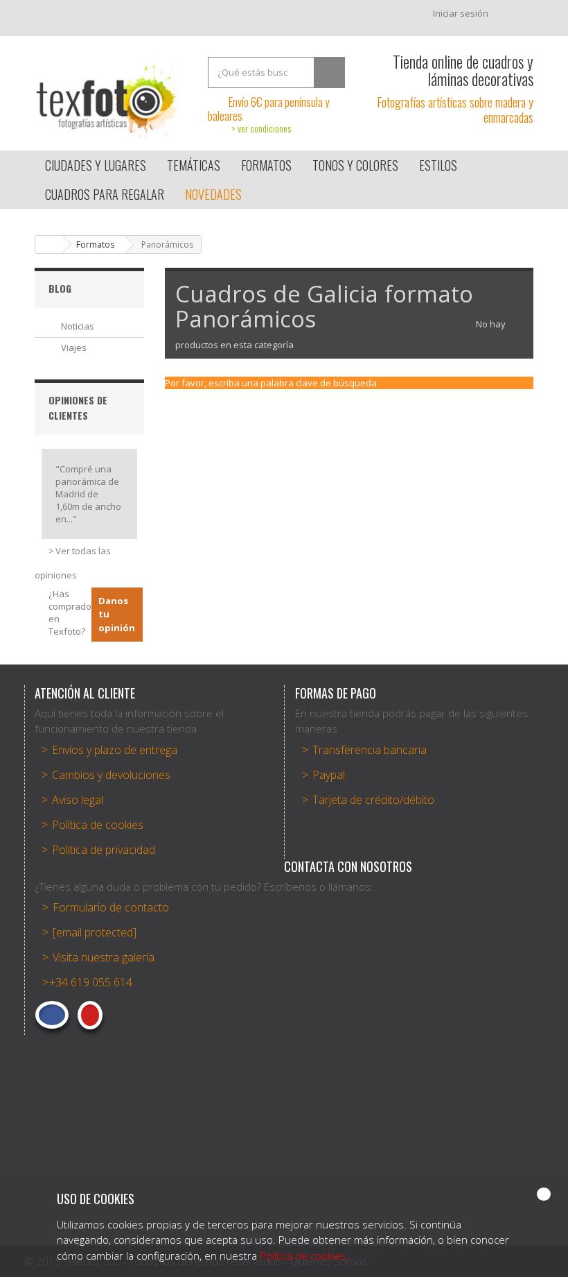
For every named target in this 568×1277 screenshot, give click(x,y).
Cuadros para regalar (104, 194)
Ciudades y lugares (95, 165)
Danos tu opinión (116, 614)
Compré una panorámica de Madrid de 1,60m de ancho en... (88, 494)
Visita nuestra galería (103, 957)
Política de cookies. (304, 1255)
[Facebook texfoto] (52, 1015)
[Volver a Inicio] (49, 244)
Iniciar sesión (460, 13)
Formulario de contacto (111, 907)
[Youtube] (90, 1015)
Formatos (95, 244)
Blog (59, 288)
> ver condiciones (261, 128)
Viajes (74, 347)
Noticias (77, 326)
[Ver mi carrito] (517, 16)
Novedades (213, 194)
